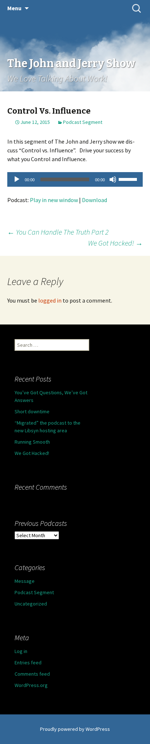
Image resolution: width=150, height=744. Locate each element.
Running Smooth (32, 442)
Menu (14, 8)
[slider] (129, 178)
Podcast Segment (82, 122)
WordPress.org (31, 685)
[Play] (16, 179)
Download (94, 200)
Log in (21, 651)
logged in (50, 300)
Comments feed (32, 674)
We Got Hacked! (115, 242)
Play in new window (54, 200)
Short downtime (32, 411)
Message (25, 581)
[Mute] (113, 179)
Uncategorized (31, 603)
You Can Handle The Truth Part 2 (57, 231)
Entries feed (28, 662)
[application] (75, 179)
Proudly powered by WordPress (75, 729)
